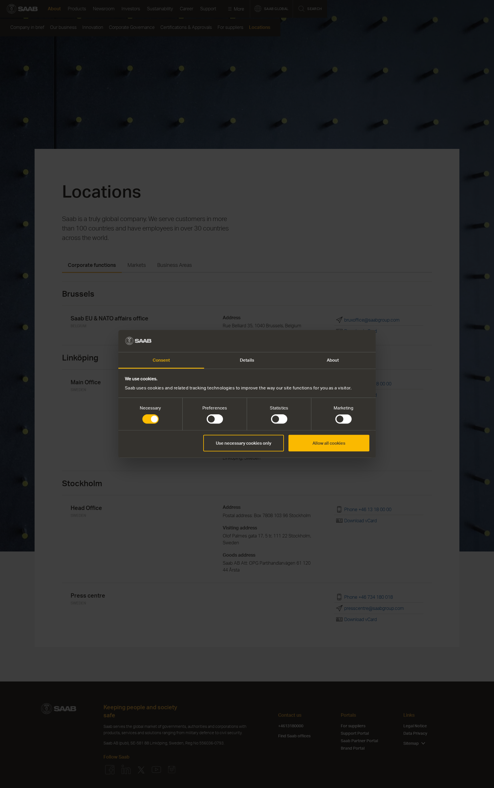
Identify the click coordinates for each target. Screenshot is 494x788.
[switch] (215, 419)
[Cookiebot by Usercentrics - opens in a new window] (344, 341)
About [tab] (333, 360)
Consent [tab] (161, 360)
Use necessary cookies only (243, 443)
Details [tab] (247, 360)
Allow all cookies (328, 443)
